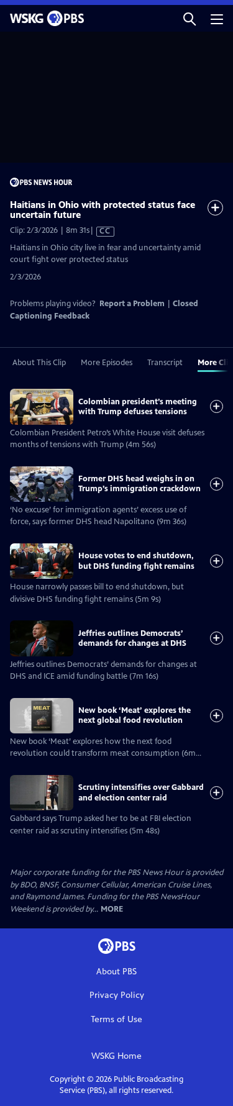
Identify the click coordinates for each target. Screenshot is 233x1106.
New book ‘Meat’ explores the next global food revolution (134, 715)
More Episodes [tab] (106, 363)
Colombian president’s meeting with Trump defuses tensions (137, 407)
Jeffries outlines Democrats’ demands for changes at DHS (132, 638)
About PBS (116, 971)
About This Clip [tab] (39, 363)
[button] (189, 18)
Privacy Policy (116, 995)
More (112, 909)
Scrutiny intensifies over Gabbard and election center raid (141, 792)
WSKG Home (116, 1056)
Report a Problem (132, 304)
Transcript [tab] (165, 363)
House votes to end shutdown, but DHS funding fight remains (136, 561)
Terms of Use (116, 1019)
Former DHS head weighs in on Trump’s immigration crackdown (139, 484)
